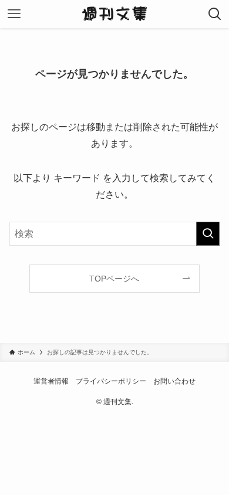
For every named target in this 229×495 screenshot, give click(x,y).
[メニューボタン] (14, 14)
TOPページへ (114, 278)
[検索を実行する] (208, 234)
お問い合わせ (174, 381)
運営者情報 (51, 381)
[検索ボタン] (215, 14)
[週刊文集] (115, 14)
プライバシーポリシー (111, 381)
